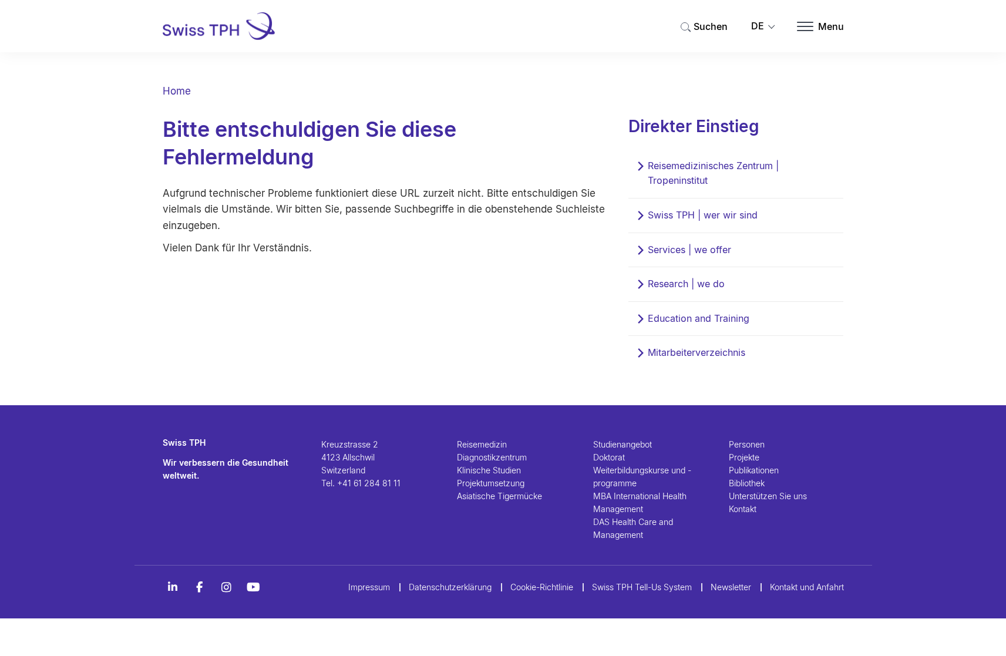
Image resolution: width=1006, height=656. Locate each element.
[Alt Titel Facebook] (200, 587)
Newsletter (731, 587)
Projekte (744, 457)
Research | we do (686, 284)
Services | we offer (689, 249)
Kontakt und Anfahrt (807, 587)
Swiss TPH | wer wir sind (703, 215)
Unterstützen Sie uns (768, 496)
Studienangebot (622, 444)
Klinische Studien (489, 470)
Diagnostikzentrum (492, 457)
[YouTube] (254, 587)
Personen (747, 444)
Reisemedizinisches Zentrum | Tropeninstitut (713, 173)
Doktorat (609, 457)
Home (177, 91)
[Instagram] (227, 587)
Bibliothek (747, 483)
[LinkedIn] (173, 587)
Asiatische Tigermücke (499, 496)
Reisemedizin (482, 444)
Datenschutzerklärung (450, 587)
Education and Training (698, 318)
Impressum (369, 587)
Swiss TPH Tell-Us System (642, 587)
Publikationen (754, 470)
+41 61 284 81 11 (369, 483)
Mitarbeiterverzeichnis (696, 352)
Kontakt (742, 509)
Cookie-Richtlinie (541, 587)
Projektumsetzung (490, 483)
